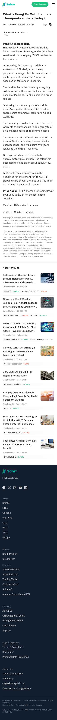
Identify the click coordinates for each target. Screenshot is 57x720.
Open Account (40, 4)
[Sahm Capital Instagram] (14, 487)
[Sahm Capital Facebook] (3, 487)
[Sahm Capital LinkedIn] (25, 487)
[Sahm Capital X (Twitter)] (9, 487)
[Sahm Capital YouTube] (20, 487)
